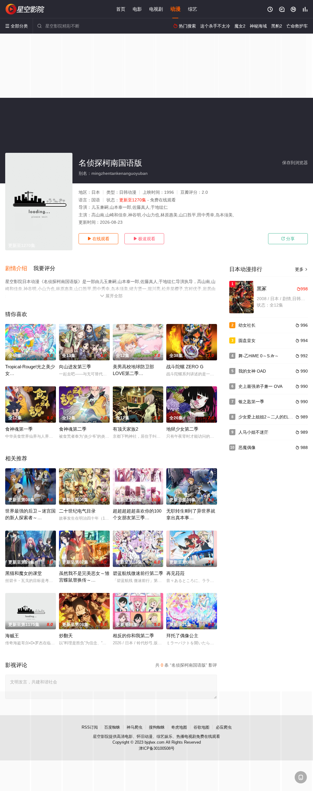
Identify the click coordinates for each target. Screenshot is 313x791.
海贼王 (12, 635)
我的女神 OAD (252, 371)
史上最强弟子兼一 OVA (260, 386)
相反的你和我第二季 (133, 635)
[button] (19, 269)
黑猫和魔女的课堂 (23, 573)
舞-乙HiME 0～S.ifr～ (258, 355)
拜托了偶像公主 (182, 635)
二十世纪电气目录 (77, 510)
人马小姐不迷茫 (253, 432)
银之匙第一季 (251, 401)
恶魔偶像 (247, 447)
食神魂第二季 (73, 429)
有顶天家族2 (125, 429)
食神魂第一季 (19, 429)
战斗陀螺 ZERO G (185, 366)
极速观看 (144, 238)
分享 (288, 238)
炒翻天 (66, 635)
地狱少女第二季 (182, 429)
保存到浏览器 (295, 162)
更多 (301, 269)
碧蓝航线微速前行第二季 (138, 573)
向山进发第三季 (75, 366)
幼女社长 (247, 325)
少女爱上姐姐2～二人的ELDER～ (270, 416)
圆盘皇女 (247, 340)
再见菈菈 (175, 573)
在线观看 (98, 238)
